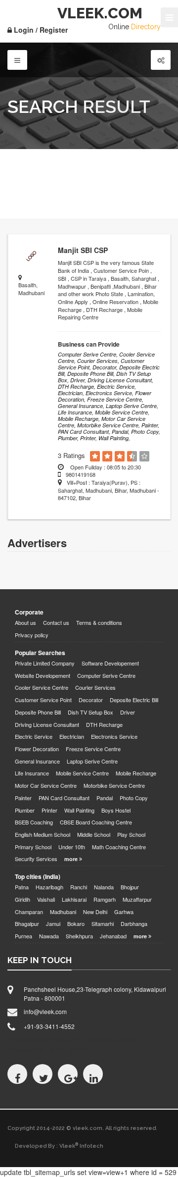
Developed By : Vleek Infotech (59, 1145)
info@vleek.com (45, 1011)
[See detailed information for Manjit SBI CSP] (30, 256)
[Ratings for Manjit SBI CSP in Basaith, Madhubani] (95, 456)
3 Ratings (71, 455)
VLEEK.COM (99, 13)
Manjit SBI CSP (83, 250)
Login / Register (40, 30)
